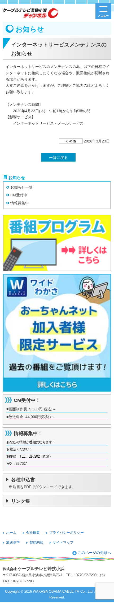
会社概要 (33, 533)
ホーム (11, 533)
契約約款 (36, 542)
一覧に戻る (58, 157)
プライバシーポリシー (66, 533)
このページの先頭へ (94, 552)
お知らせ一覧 (21, 187)
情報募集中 (19, 203)
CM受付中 (18, 195)
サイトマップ (63, 542)
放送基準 (13, 542)
